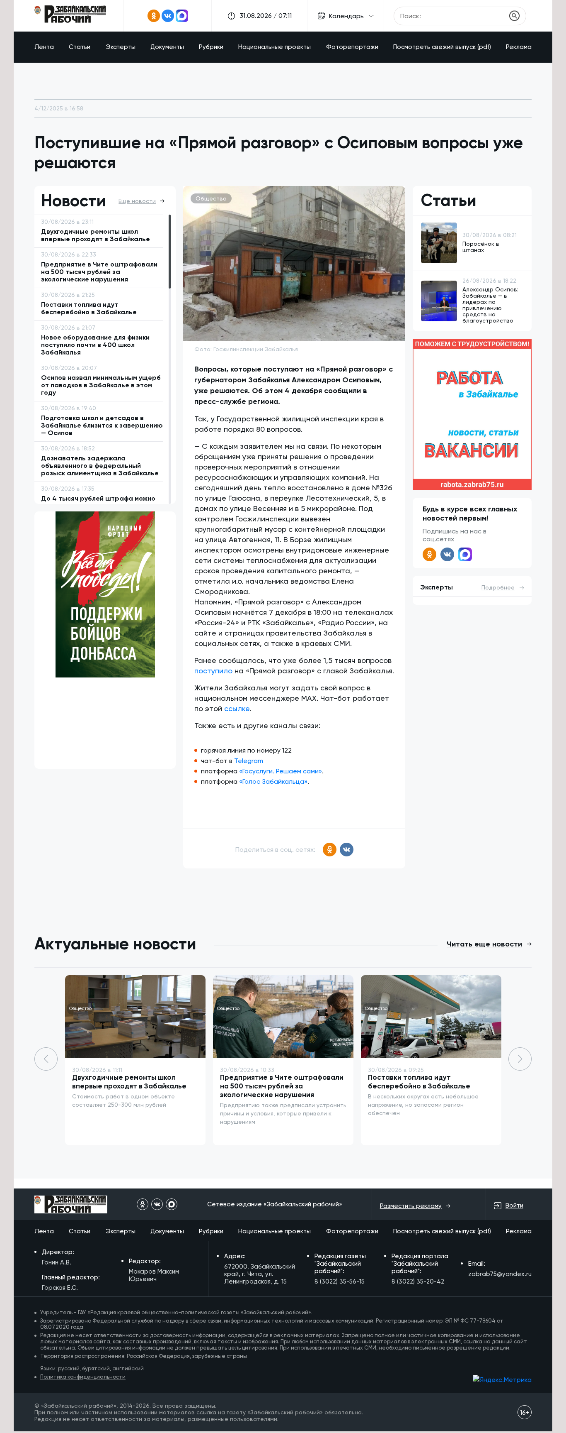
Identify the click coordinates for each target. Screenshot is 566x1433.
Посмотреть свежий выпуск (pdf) (442, 47)
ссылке (236, 708)
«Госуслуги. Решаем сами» (280, 771)
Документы (167, 47)
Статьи (79, 47)
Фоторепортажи (352, 47)
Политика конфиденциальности (83, 1377)
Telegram (248, 761)
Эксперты (120, 47)
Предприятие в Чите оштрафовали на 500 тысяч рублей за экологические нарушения (281, 1086)
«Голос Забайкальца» (273, 781)
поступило (213, 670)
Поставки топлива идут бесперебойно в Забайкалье (419, 1081)
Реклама (519, 47)
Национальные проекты (274, 47)
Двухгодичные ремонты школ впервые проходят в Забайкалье (129, 1081)
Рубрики (211, 47)
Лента (44, 47)
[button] (520, 1059)
